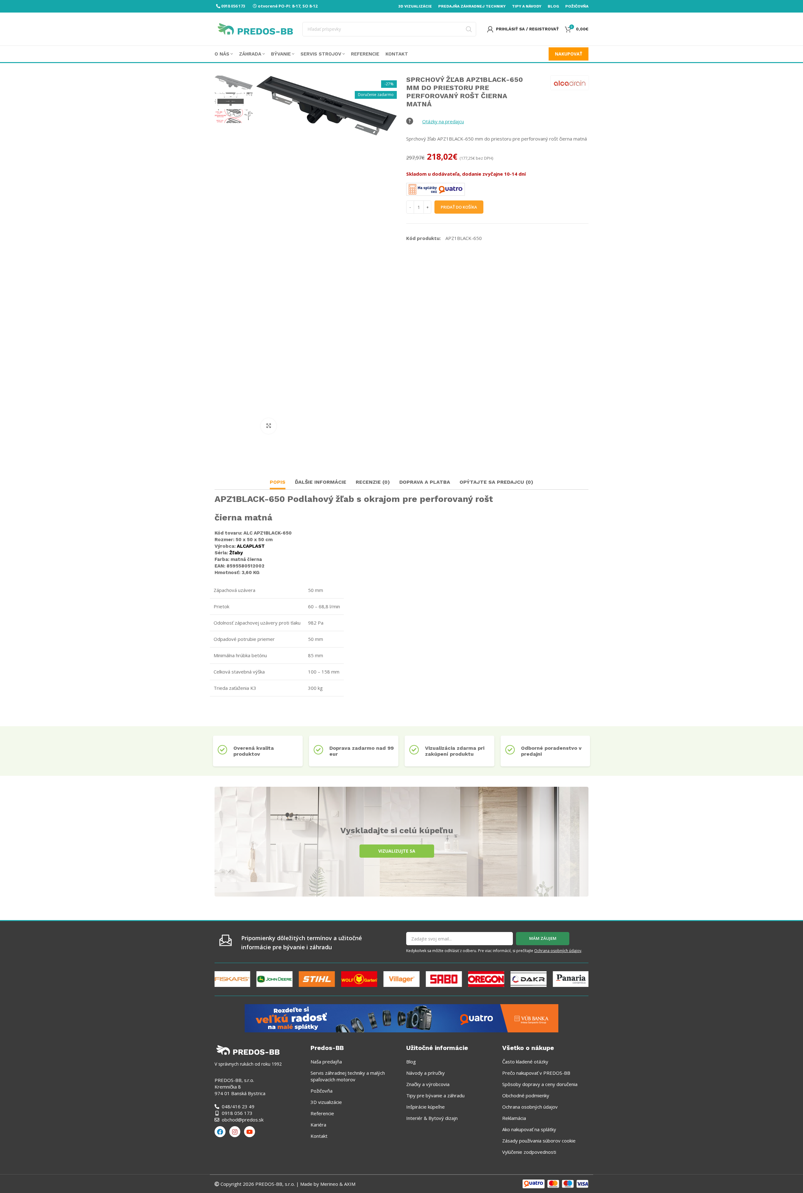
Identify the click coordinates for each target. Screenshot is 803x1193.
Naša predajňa (326, 1061)
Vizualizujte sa (396, 851)
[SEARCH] (469, 29)
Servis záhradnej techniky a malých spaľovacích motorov (348, 1076)
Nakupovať (568, 54)
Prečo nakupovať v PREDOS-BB (536, 1073)
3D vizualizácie (326, 1102)
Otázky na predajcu (443, 121)
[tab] (277, 483)
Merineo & (331, 1184)
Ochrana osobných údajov (557, 950)
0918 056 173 (233, 6)
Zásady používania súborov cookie (539, 1140)
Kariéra (318, 1124)
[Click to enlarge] (268, 426)
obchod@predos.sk (242, 1119)
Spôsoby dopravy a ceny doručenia (539, 1084)
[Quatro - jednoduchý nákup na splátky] (401, 1018)
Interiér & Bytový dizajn (432, 1118)
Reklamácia (514, 1118)
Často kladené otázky (525, 1061)
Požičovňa (321, 1091)
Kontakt (319, 1136)
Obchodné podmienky (525, 1095)
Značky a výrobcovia (427, 1084)
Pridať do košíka (459, 207)
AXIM (349, 1184)
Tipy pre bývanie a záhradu (435, 1095)
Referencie (322, 1113)
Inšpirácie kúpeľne (425, 1107)
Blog (411, 1061)
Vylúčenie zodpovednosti (529, 1152)
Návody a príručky (425, 1073)
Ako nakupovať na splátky (529, 1129)
